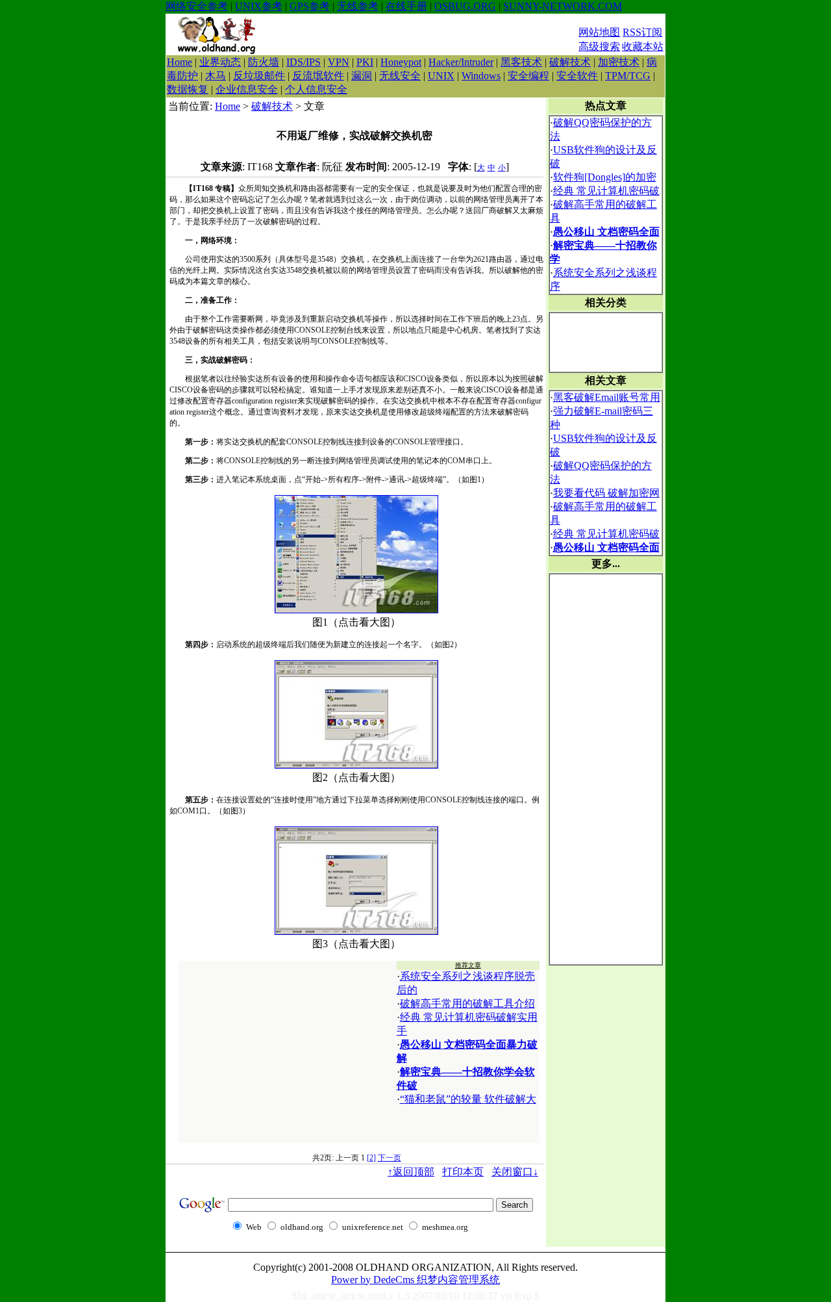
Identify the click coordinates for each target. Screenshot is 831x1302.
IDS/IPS (303, 62)
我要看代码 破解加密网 (606, 492)
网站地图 (599, 32)
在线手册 (406, 6)
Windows (481, 75)
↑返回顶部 (411, 1171)
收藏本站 (643, 46)
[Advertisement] (422, 34)
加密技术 (618, 62)
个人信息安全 (316, 89)
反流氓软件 (318, 75)
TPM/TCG (628, 75)
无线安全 (400, 75)
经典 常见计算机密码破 (606, 190)
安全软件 (577, 75)
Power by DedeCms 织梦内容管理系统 (415, 1279)
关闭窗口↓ (514, 1171)
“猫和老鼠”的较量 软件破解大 (468, 1098)
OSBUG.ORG (465, 6)
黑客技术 (521, 62)
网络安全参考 (197, 6)
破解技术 (570, 62)
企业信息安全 (247, 89)
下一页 (389, 1157)
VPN (338, 62)
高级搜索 (599, 46)
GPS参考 (310, 6)
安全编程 (528, 75)
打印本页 (463, 1171)
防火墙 (263, 62)
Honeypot (400, 62)
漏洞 (361, 75)
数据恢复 (187, 89)
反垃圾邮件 (259, 75)
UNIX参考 (258, 6)
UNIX (441, 75)
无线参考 (357, 6)
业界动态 (220, 62)
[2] (371, 1157)
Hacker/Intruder (460, 62)
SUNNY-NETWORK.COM (562, 6)
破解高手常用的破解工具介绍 (467, 1003)
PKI (364, 62)
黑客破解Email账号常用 (606, 397)
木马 (215, 75)
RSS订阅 (642, 32)
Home (179, 62)
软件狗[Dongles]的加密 (604, 177)
